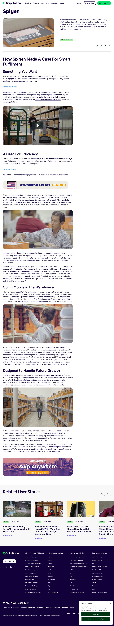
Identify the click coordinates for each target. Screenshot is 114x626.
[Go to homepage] (12, 3)
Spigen (11, 79)
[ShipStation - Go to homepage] (11, 553)
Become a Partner (97, 573)
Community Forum (97, 579)
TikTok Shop (51, 566)
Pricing (61, 3)
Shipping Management (31, 560)
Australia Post (74, 589)
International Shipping (31, 582)
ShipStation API (96, 570)
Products (36, 3)
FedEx (71, 576)
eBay (37, 161)
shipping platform (10, 102)
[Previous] (103, 495)
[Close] (110, 603)
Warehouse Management (32, 576)
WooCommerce (52, 570)
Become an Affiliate (97, 576)
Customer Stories (97, 560)
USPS (71, 570)
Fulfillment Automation (31, 557)
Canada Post (73, 586)
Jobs (93, 589)
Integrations (45, 3)
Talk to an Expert (89, 3)
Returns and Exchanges (31, 586)
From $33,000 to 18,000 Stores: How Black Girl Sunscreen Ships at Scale (79, 529)
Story (6, 522)
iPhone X (59, 431)
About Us (95, 582)
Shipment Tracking (30, 589)
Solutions (28, 3)
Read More (6, 535)
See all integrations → (53, 592)
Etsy (49, 586)
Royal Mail (73, 579)
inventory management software (48, 99)
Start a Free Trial (104, 3)
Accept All (96, 614)
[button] (37, 125)
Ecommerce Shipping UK (77, 560)
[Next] (109, 495)
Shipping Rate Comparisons (33, 563)
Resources (54, 3)
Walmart (51, 161)
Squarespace (51, 579)
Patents (68, 613)
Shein (49, 589)
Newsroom (95, 586)
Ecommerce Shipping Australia (78, 566)
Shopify (14, 163)
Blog (93, 563)
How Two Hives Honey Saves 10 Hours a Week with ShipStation (16, 529)
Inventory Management (31, 570)
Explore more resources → (99, 592)
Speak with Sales (97, 557)
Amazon (30, 161)
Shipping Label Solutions (32, 566)
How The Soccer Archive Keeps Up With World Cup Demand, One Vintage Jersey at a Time (47, 530)
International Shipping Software (79, 557)
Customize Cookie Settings (96, 619)
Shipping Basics (66, 40)
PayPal (49, 573)
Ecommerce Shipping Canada (78, 563)
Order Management (30, 573)
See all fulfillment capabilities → (33, 592)
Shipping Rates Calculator (99, 566)
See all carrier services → (77, 592)
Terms (74, 613)
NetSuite (50, 576)
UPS (71, 573)
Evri (71, 582)
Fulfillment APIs (29, 579)
